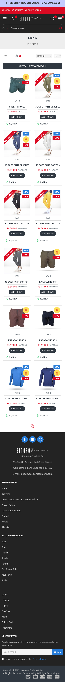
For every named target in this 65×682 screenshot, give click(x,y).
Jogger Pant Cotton (48, 165)
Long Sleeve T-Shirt (17, 398)
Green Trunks (17, 107)
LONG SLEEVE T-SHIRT (47, 398)
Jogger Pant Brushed (47, 107)
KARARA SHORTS (48, 282)
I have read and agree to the (25, 659)
